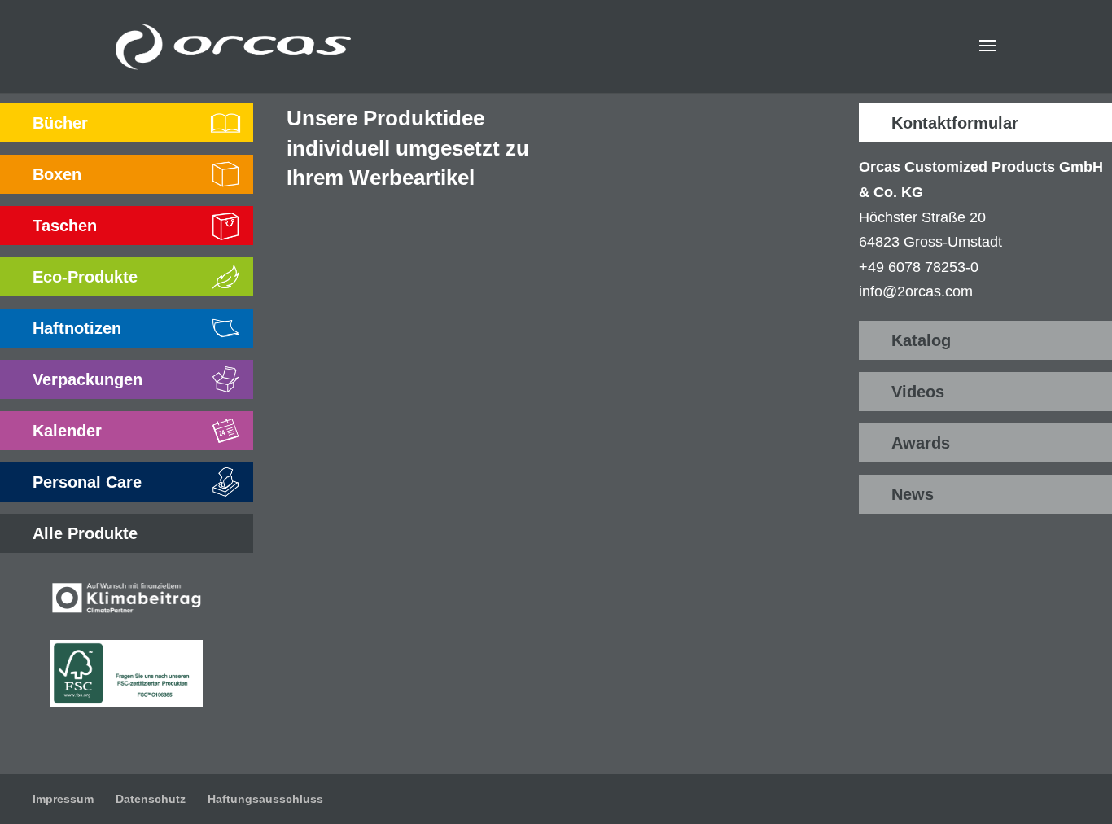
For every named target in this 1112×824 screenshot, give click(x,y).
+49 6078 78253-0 (918, 267)
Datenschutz (151, 798)
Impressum (63, 798)
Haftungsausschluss (265, 798)
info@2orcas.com (916, 291)
